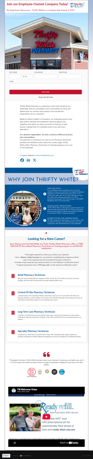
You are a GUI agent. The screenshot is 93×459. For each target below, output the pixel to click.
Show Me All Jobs (46, 97)
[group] (46, 199)
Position (63, 72)
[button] (46, 233)
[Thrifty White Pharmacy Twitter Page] (34, 160)
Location (38, 72)
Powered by (16, 455)
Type (11, 82)
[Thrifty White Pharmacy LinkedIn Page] (28, 160)
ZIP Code (13, 72)
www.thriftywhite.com (44, 155)
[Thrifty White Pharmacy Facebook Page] (22, 160)
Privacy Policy (86, 455)
